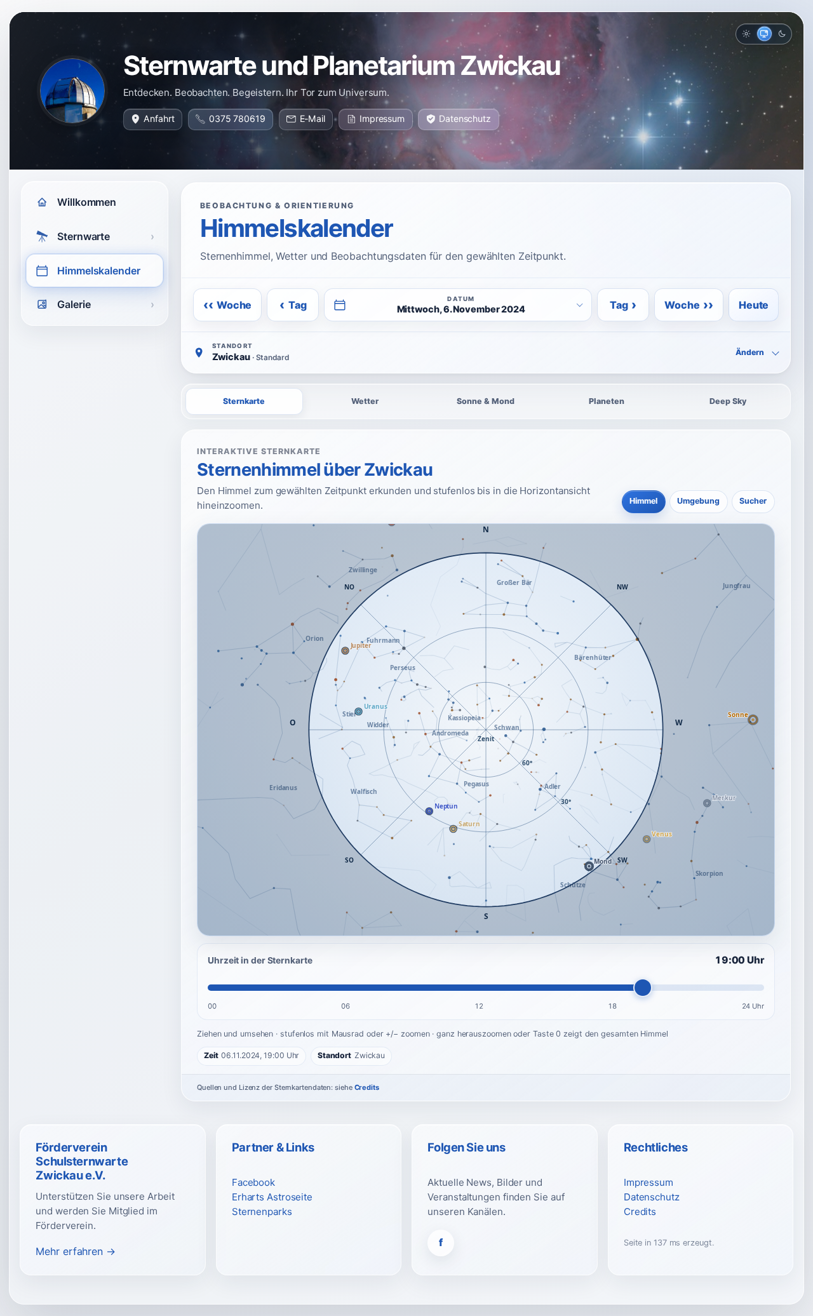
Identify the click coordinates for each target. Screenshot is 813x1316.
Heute (754, 305)
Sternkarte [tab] (244, 401)
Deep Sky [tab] (727, 401)
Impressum (382, 118)
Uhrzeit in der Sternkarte (260, 960)
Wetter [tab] (365, 401)
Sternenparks (262, 1211)
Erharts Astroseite (272, 1197)
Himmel (643, 501)
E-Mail (312, 118)
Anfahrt (159, 118)
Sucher (753, 501)
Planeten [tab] (606, 401)
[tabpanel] (486, 765)
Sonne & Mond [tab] (485, 401)
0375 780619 (237, 118)
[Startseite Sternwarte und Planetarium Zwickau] (72, 90)
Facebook (253, 1182)
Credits (366, 1087)
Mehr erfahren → (76, 1251)
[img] (486, 730)
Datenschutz (465, 118)
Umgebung (698, 501)
